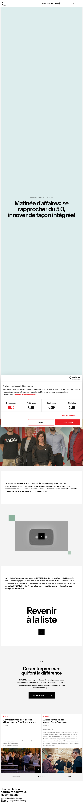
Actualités (33, 198)
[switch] (31, 407)
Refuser (41, 422)
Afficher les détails (69, 415)
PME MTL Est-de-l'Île (46, 198)
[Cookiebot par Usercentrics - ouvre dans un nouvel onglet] (71, 378)
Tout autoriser (67, 422)
